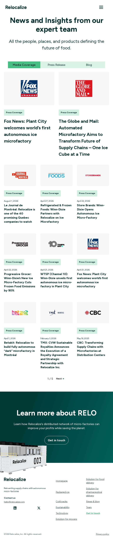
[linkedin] (15, 509)
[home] (16, 7)
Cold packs (61, 501)
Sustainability (62, 507)
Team (89, 507)
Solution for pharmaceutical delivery (94, 492)
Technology (62, 513)
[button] (101, 7)
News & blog (92, 501)
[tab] (24, 64)
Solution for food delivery (95, 481)
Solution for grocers (66, 519)
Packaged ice (62, 492)
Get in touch (56, 440)
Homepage (62, 481)
